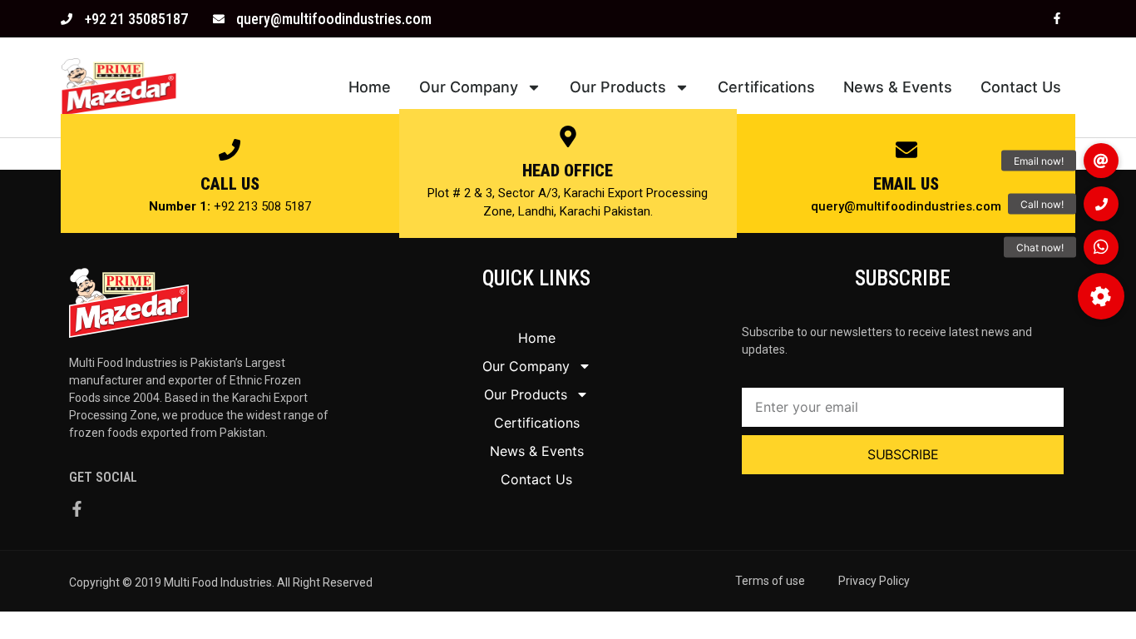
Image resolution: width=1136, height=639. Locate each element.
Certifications (766, 87)
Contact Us (1020, 87)
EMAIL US (906, 184)
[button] (1101, 296)
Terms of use (770, 580)
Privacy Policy (874, 580)
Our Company (468, 87)
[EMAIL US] (906, 150)
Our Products (618, 87)
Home (369, 87)
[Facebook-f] (1056, 18)
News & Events (897, 87)
